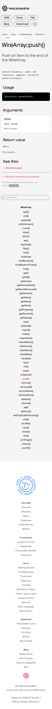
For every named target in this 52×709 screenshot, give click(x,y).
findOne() (26, 256)
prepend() (26, 374)
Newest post (26, 654)
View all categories (26, 662)
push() (26, 378)
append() (26, 220)
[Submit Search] (35, 24)
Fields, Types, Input (26, 593)
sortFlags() (26, 439)
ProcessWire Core (26, 623)
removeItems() (26, 395)
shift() (26, 419)
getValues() (26, 317)
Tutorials (25, 584)
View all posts (26, 658)
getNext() (26, 301)
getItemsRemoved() (26, 289)
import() (26, 329)
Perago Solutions (29, 701)
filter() (26, 248)
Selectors (26, 580)
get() (26, 272)
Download (22, 24)
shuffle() (26, 423)
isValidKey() (26, 354)
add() (26, 211)
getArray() (26, 281)
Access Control (26, 597)
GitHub (26, 528)
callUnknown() (26, 224)
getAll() (26, 277)
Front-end (26, 576)
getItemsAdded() (26, 285)
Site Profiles (26, 641)
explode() (26, 244)
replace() (26, 399)
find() (26, 252)
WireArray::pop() (14, 168)
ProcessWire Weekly (26, 550)
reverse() (26, 403)
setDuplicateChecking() (26, 415)
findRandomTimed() (26, 264)
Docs (20, 17)
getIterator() (26, 293)
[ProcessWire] (15, 9)
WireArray (40, 34)
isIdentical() (26, 346)
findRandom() (26, 260)
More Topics (26, 610)
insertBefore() (26, 342)
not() (26, 366)
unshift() (26, 447)
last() (26, 362)
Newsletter (26, 546)
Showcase (26, 520)
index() (26, 333)
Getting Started (26, 567)
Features (26, 507)
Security (26, 602)
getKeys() (26, 297)
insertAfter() (26, 338)
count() (26, 228)
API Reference (26, 34)
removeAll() (26, 386)
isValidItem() (26, 350)
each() (26, 236)
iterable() (26, 358)
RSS (26, 667)
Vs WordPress (26, 524)
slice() (26, 427)
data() (26, 232)
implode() (26, 325)
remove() (26, 382)
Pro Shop (26, 632)
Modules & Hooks (26, 589)
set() (26, 407)
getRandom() (26, 313)
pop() (26, 370)
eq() (26, 240)
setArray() (26, 411)
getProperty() (26, 309)
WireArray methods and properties (22, 176)
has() (26, 321)
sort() (26, 435)
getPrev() (26, 305)
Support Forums (26, 542)
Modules (26, 511)
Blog (6, 24)
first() (26, 268)
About (26, 515)
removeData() (26, 390)
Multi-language (26, 606)
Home (4, 34)
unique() (26, 443)
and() (26, 215)
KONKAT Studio (30, 697)
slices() (26, 431)
